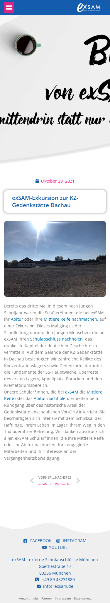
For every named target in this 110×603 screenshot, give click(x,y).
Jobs (35, 598)
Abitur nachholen (51, 398)
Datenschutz (83, 598)
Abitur (17, 319)
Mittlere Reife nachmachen (70, 319)
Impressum (63, 598)
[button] (9, 7)
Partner (46, 598)
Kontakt (24, 598)
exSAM (71, 392)
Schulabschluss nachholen (56, 339)
